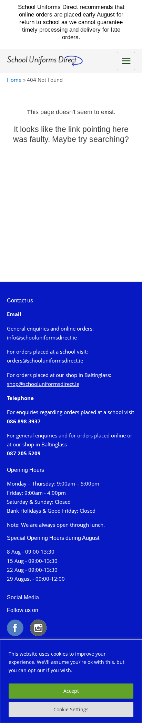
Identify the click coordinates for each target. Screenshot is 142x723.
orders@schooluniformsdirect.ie (45, 360)
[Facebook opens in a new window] (18, 627)
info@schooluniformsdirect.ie (42, 337)
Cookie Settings (71, 709)
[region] (71, 681)
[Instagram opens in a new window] (38, 627)
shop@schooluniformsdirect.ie (43, 383)
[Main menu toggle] (126, 61)
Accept (71, 691)
